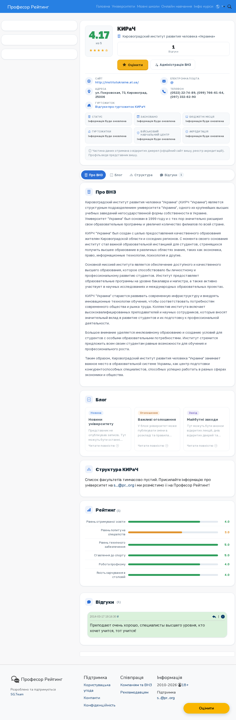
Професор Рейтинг (28, 7)
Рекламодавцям (134, 692)
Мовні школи (148, 6)
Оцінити (135, 65)
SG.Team (17, 694)
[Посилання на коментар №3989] (214, 616)
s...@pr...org (124, 485)
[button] (219, 6)
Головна (103, 6)
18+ (185, 685)
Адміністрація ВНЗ (175, 65)
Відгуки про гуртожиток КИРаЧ (120, 106)
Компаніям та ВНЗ (136, 685)
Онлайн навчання (176, 6)
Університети (123, 6)
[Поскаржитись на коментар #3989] (223, 616)
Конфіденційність (99, 705)
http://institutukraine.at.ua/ (117, 82)
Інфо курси (203, 6)
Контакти (92, 697)
